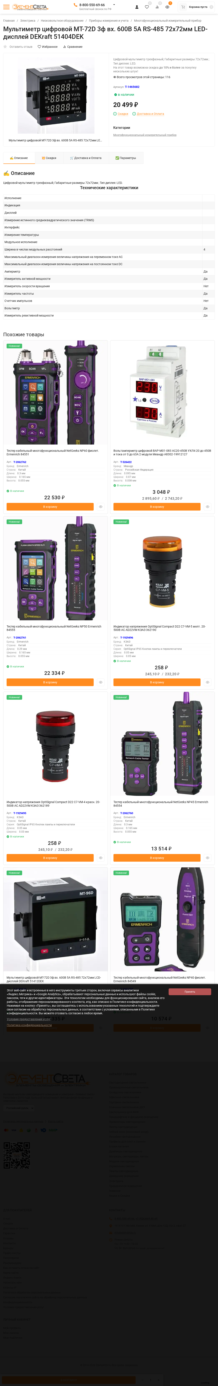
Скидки (123, 113)
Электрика (27, 20)
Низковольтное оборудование (62, 20)
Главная (9, 20)
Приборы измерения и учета (109, 20)
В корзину (50, 506)
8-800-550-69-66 (92, 5)
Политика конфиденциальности (29, 1025)
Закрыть (211, 1384)
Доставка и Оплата (150, 113)
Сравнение (74, 46)
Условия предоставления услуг (28, 1019)
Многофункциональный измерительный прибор (167, 20)
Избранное (49, 46)
